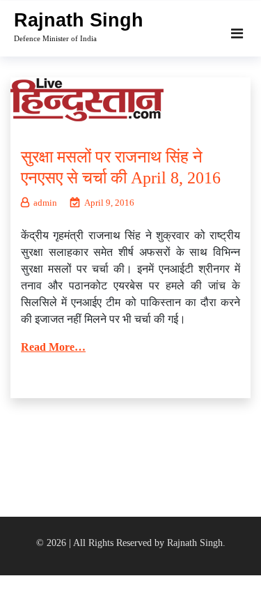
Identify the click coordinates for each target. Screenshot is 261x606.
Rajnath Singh (78, 20)
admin (45, 202)
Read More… (53, 347)
